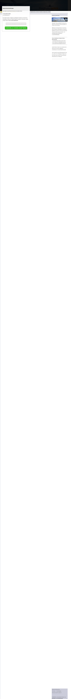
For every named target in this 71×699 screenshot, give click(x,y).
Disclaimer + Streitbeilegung (56, 691)
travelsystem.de (6, 15)
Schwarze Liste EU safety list (56, 692)
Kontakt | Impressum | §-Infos (45, 11)
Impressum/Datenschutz (56, 689)
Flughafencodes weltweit (34, 11)
